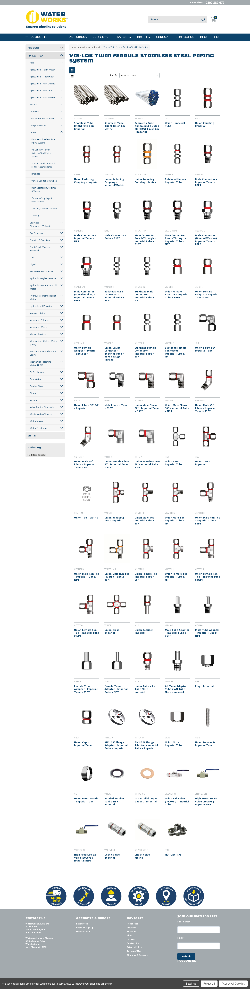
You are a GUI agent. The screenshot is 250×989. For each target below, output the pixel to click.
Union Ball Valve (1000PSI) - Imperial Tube (177, 801)
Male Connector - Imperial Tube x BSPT (206, 182)
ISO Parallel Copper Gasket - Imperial (147, 800)
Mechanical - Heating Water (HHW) (40, 363)
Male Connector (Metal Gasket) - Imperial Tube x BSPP (84, 296)
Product (33, 47)
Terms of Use (134, 951)
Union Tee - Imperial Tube (173, 463)
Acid (32, 62)
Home (74, 47)
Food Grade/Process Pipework (40, 248)
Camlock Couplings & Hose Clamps (41, 200)
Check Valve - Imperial (112, 856)
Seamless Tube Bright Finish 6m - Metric (115, 126)
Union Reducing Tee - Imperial (114, 519)
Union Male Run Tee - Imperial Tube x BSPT (207, 520)
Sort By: (114, 75)
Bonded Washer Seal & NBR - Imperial (114, 801)
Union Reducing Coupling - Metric (145, 181)
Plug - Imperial (204, 686)
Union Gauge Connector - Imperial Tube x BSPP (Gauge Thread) (114, 353)
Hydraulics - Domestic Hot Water (43, 297)
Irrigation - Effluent (39, 320)
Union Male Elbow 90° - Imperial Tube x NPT (177, 408)
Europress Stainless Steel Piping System (43, 141)
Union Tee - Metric (86, 517)
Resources (78, 37)
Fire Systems (36, 233)
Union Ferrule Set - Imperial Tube (207, 744)
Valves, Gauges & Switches (44, 180)
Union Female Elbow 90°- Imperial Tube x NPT (147, 464)
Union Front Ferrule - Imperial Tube (86, 800)
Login (79, 927)
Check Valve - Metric (143, 856)
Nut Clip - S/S (173, 854)
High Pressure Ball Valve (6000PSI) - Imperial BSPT (85, 857)
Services (121, 37)
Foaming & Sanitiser (40, 240)
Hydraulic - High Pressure (43, 278)
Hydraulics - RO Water (41, 306)
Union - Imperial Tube (175, 124)
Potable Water (37, 386)
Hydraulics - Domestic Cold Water (43, 287)
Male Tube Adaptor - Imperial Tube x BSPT (177, 632)
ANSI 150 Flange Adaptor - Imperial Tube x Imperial (116, 745)
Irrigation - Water (38, 327)
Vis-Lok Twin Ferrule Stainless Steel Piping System (41, 153)
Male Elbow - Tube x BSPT (116, 407)
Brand (32, 435)
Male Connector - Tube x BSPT (115, 237)
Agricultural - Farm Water (42, 69)
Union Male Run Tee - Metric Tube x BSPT (117, 576)
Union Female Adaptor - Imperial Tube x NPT (206, 294)
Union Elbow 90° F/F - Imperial (86, 407)
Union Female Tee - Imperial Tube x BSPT (147, 576)
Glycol (33, 264)
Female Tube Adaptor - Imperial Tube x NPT (116, 689)
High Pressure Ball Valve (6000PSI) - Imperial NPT (206, 801)
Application (36, 55)
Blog (204, 37)
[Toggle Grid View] (73, 70)
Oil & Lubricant (37, 372)
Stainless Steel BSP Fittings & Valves (43, 189)
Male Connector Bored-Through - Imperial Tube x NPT (175, 240)
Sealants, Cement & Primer (44, 208)
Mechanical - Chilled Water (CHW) (43, 342)
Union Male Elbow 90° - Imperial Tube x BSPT (147, 408)
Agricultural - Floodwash (42, 76)
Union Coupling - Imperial (205, 124)
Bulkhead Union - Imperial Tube (175, 181)
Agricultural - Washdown (42, 97)
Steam (33, 393)
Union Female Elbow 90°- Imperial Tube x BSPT (117, 464)
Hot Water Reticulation (41, 271)
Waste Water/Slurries (41, 414)
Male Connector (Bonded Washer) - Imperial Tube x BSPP (207, 240)
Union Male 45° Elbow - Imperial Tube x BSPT (205, 408)
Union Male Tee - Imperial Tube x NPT (175, 520)
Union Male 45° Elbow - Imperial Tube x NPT (84, 464)
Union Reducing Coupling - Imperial (86, 181)
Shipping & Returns (137, 955)
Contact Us (185, 37)
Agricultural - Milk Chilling (42, 83)
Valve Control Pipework (42, 407)
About (142, 37)
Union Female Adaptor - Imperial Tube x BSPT (176, 294)
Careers (163, 37)
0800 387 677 (215, 3)
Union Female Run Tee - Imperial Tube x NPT (86, 632)
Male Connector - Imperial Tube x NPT (85, 238)
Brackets (35, 173)
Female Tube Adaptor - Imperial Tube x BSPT (85, 689)
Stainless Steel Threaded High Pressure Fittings (43, 165)
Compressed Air (38, 125)
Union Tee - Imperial (202, 463)
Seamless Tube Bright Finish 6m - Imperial (85, 126)
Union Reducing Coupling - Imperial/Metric (114, 182)
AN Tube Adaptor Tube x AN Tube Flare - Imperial (176, 689)
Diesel (33, 132)
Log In (219, 37)
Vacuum (34, 400)
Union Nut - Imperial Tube (173, 744)
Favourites (196, 2)
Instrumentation (38, 313)
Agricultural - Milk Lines (41, 90)
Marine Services (38, 334)
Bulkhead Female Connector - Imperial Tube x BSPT (145, 352)
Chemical (34, 111)
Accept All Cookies (233, 983)
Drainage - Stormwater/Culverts (40, 224)
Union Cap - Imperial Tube (83, 744)
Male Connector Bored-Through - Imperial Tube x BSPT (145, 240)
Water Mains (36, 420)
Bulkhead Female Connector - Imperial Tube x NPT (176, 352)
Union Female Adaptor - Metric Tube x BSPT (84, 350)
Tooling (35, 215)
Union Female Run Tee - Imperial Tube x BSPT (207, 576)
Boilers (33, 104)
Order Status (83, 931)
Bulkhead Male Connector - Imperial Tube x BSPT (114, 296)
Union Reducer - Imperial (145, 631)
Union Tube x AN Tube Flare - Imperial (145, 689)
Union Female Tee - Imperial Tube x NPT (177, 576)
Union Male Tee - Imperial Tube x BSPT (145, 520)
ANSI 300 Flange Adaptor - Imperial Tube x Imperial (146, 745)
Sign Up (90, 927)
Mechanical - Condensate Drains (43, 353)
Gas (32, 257)
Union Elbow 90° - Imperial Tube (206, 349)
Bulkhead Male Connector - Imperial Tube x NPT (144, 296)
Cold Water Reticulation (42, 118)
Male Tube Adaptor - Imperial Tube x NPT (207, 632)
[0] (211, 19)
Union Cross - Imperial (112, 631)
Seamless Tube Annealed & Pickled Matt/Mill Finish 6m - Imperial (147, 127)
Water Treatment (38, 427)
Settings (191, 983)
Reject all (209, 983)
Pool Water (35, 379)
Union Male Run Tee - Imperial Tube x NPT (86, 576)
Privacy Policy (134, 947)
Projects (100, 37)
